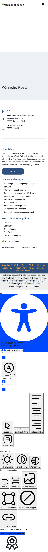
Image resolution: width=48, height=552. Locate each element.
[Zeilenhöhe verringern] (3, 389)
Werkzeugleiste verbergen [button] (12, 350)
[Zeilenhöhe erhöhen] (3, 381)
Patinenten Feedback (12, 235)
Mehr (13, 171)
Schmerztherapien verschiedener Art (19, 212)
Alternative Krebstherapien (15, 190)
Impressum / (40, 268)
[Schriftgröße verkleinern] (3, 357)
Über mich (8, 226)
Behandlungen (10, 229)
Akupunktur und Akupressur (15, 206)
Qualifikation (9, 232)
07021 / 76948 (13, 128)
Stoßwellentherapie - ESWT (15, 199)
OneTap (16, 345)
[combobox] (24, 281)
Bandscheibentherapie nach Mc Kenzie (20, 193)
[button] (1, 292)
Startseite (7, 223)
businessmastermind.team (23, 268)
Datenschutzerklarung (24, 271)
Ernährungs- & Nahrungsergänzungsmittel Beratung (21, 185)
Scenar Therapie (10, 203)
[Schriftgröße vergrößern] (3, 349)
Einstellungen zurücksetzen (12, 534)
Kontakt (7, 238)
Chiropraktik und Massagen (15, 209)
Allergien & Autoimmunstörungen (17, 196)
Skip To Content (6, 530)
